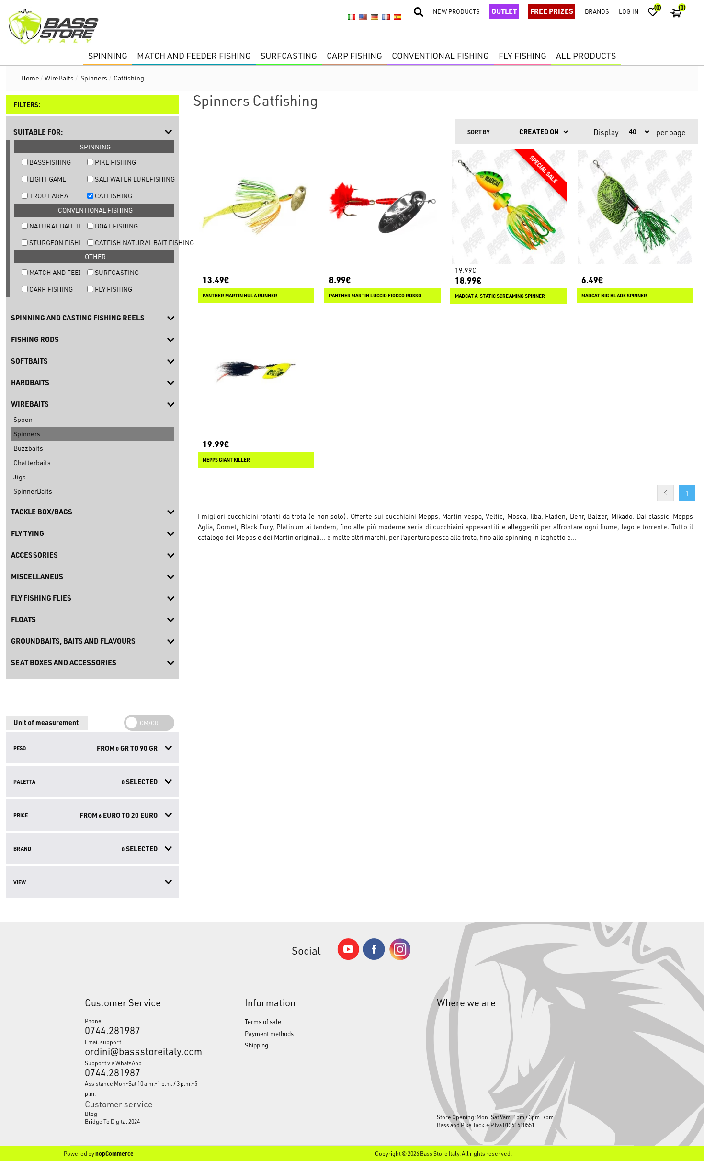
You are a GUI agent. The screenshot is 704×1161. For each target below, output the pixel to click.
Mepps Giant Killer (226, 460)
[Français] (386, 17)
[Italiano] (351, 17)
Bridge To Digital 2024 (112, 1121)
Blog (91, 1113)
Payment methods (269, 1033)
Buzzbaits (28, 448)
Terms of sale (263, 1021)
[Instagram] (400, 957)
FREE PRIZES (551, 11)
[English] (363, 17)
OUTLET (504, 11)
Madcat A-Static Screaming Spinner (500, 296)
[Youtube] (348, 957)
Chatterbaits (32, 462)
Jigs (19, 476)
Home (30, 77)
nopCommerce (114, 1153)
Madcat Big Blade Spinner (614, 295)
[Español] (397, 17)
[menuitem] (144, 1113)
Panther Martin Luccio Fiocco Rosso (375, 295)
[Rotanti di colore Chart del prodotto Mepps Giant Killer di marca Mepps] (256, 371)
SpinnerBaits (32, 491)
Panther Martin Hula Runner (240, 295)
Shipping (256, 1045)
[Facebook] (374, 957)
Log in (628, 11)
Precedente (665, 493)
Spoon (23, 419)
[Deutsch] (374, 17)
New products (456, 11)
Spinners (26, 433)
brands (597, 11)
